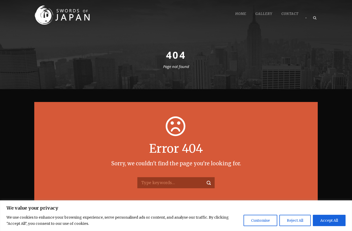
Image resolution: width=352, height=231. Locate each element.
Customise (260, 220)
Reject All (295, 220)
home (240, 14)
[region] (176, 215)
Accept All (329, 220)
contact (289, 14)
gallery (263, 14)
